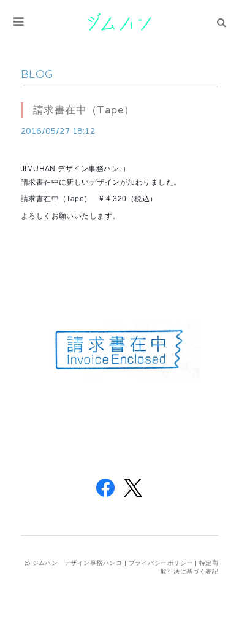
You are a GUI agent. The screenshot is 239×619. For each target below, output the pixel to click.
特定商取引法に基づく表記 (189, 567)
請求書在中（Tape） (84, 110)
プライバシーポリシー (161, 563)
